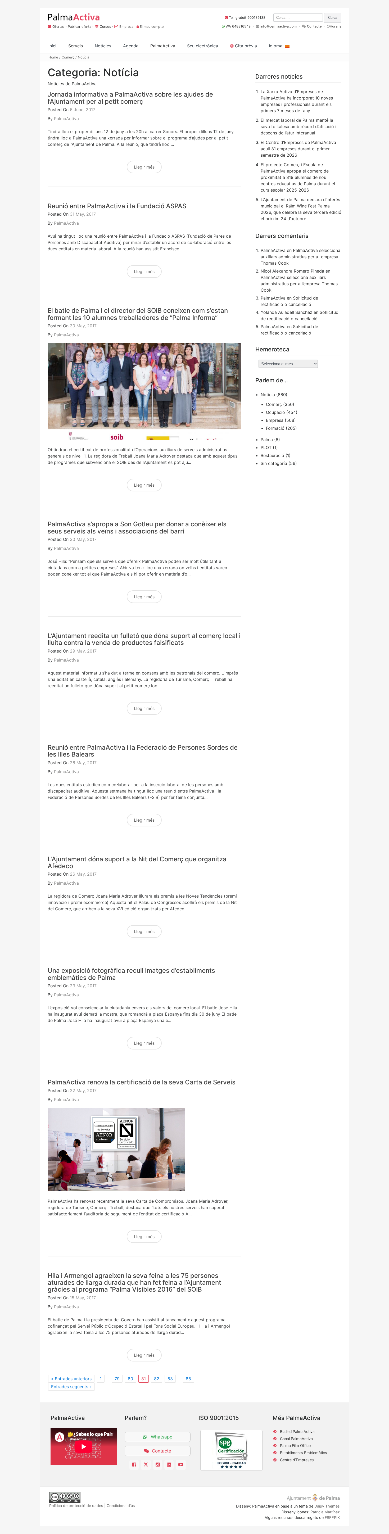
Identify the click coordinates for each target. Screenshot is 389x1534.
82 (156, 1378)
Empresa (126, 27)
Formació (275, 428)
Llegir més (144, 167)
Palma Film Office (295, 1445)
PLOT (266, 447)
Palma (267, 439)
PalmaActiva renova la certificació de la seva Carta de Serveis (142, 1082)
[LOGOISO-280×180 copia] (231, 1450)
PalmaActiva (66, 118)
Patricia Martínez (325, 1512)
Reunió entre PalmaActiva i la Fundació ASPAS (117, 206)
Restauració (272, 455)
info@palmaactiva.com (278, 26)
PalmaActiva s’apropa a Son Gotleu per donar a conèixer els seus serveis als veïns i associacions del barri (137, 527)
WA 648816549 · (240, 26)
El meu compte (152, 27)
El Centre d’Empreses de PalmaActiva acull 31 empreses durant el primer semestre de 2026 (298, 149)
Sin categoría (274, 463)
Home (53, 57)
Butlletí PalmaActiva (297, 1431)
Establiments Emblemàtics (303, 1452)
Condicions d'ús (121, 1505)
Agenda (130, 45)
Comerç (68, 57)
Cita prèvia (245, 45)
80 (130, 1378)
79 (117, 1378)
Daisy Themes (327, 1506)
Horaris (335, 26)
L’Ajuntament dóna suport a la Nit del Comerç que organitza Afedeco (137, 862)
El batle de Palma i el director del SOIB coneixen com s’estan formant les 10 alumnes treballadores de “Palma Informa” (138, 314)
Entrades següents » (71, 1386)
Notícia (83, 57)
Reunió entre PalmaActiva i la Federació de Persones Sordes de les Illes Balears (143, 751)
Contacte (314, 26)
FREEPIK (332, 1517)
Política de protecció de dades (76, 1505)
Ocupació (275, 412)
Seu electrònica (202, 45)
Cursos (105, 27)
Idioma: (277, 45)
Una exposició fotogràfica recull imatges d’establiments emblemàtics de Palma (131, 974)
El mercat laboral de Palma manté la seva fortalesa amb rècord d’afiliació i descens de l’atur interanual (298, 126)
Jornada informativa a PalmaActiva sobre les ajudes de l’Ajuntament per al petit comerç (130, 97)
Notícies (103, 45)
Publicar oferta (79, 27)
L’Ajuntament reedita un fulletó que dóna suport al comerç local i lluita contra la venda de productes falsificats (144, 639)
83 (170, 1378)
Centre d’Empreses (297, 1460)
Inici (52, 45)
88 (188, 1378)
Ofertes (58, 27)
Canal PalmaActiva (296, 1438)
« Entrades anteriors (71, 1378)
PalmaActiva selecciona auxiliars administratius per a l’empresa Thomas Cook (300, 257)
